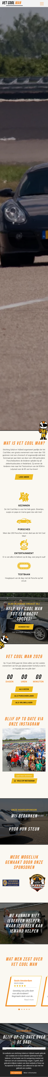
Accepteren (16, 1073)
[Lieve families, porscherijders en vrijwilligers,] (24, 750)
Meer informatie (30, 1073)
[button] (19, 1009)
